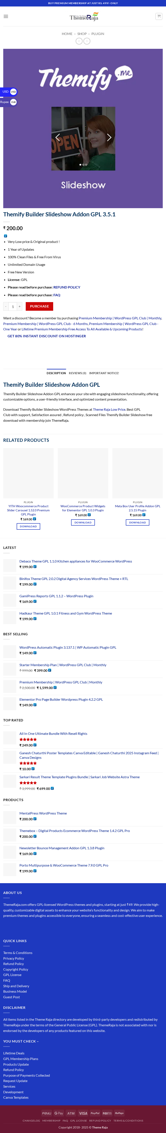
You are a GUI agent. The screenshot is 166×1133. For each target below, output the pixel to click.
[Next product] (79, 41)
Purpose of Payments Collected (26, 1075)
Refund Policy (13, 964)
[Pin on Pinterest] (46, 347)
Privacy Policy (13, 958)
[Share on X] (22, 347)
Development (13, 1092)
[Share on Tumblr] (61, 347)
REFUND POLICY (66, 287)
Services (9, 1086)
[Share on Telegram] (69, 347)
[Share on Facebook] (15, 347)
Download (28, 526)
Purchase (39, 306)
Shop (82, 34)
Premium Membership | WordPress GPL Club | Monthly (120, 318)
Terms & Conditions (17, 953)
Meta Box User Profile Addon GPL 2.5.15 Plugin (137, 508)
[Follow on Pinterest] (38, 926)
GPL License (12, 975)
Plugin (97, 34)
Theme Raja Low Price (109, 409)
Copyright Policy (15, 969)
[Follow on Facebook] (7, 926)
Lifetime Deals (13, 1053)
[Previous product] (86, 41)
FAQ (56, 295)
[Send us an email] (30, 926)
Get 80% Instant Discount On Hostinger (47, 336)
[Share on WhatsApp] (7, 347)
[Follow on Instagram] (15, 926)
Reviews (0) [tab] (77, 373)
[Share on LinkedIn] (53, 347)
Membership (51, 1120)
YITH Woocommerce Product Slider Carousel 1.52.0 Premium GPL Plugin (28, 510)
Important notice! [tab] (104, 373)
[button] (5, 16)
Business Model (15, 991)
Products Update (16, 1064)
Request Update (15, 1081)
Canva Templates (16, 1097)
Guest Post (11, 997)
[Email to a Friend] (38, 347)
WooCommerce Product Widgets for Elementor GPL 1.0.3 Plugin (83, 508)
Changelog (31, 1120)
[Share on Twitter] (30, 347)
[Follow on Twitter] (22, 926)
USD (9, 91)
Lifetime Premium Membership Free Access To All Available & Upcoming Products (82, 329)
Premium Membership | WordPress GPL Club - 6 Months (45, 324)
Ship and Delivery (16, 986)
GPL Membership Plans (20, 1059)
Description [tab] (56, 373)
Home (67, 34)
